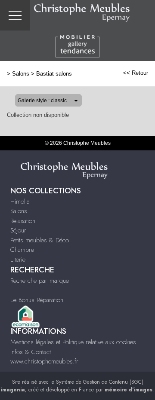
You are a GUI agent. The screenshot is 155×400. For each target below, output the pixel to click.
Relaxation (22, 221)
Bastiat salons (54, 73)
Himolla (20, 201)
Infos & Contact (30, 352)
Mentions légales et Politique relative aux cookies (73, 342)
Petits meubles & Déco (39, 240)
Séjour (18, 230)
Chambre (22, 249)
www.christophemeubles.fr (44, 361)
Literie (17, 259)
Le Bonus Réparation (36, 300)
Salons (20, 73)
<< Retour (135, 73)
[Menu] (15, 15)
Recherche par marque (39, 280)
